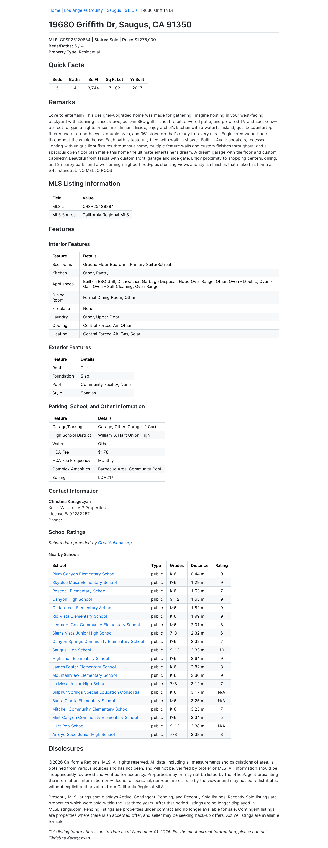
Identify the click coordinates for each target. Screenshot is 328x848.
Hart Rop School (68, 725)
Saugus (114, 10)
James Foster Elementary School (84, 666)
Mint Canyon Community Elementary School (95, 717)
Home (54, 10)
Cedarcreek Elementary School (82, 607)
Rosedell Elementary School (79, 590)
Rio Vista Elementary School (79, 616)
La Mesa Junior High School (79, 683)
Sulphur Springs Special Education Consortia (95, 692)
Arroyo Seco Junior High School (83, 734)
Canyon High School (72, 599)
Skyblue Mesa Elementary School (84, 582)
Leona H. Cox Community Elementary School (96, 624)
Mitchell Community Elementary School (90, 709)
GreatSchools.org (115, 542)
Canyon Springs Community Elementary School (98, 641)
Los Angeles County (83, 10)
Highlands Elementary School (80, 658)
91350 (131, 10)
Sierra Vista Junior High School (82, 633)
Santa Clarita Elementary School (83, 700)
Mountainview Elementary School (84, 675)
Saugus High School (71, 649)
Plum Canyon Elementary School (84, 573)
